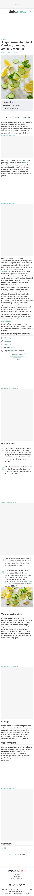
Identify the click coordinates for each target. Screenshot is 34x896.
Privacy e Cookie (18, 893)
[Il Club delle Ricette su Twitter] (17, 885)
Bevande (3, 39)
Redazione (17, 876)
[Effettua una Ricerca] (31, 11)
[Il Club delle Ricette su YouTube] (24, 885)
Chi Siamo (17, 874)
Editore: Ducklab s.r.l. (21, 889)
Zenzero (4, 271)
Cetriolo (8, 341)
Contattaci (17, 880)
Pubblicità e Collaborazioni (17, 878)
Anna (8, 52)
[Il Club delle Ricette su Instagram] (13, 885)
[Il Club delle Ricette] (17, 11)
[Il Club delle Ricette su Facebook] (10, 885)
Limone (8, 344)
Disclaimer (27, 893)
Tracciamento (7, 893)
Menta (11, 351)
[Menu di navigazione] (2, 11)
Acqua (10, 338)
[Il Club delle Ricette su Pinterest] (20, 885)
